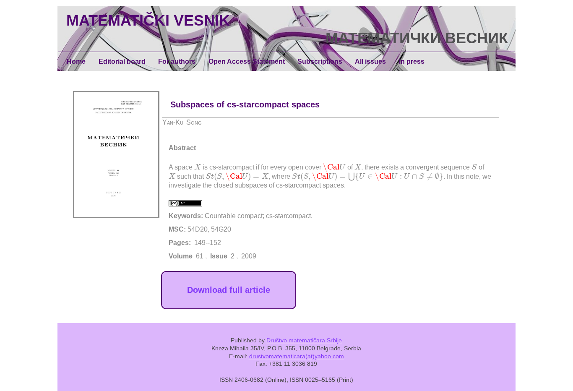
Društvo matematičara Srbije (304, 340)
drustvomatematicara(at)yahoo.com (296, 356)
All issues (370, 61)
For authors (176, 61)
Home (76, 61)
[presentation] (197, 166)
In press (412, 61)
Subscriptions (319, 61)
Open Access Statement (246, 61)
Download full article (228, 290)
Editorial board (122, 61)
